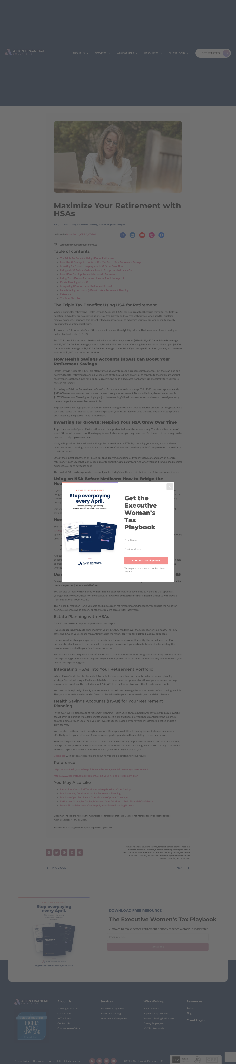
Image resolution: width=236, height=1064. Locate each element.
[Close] (169, 486)
